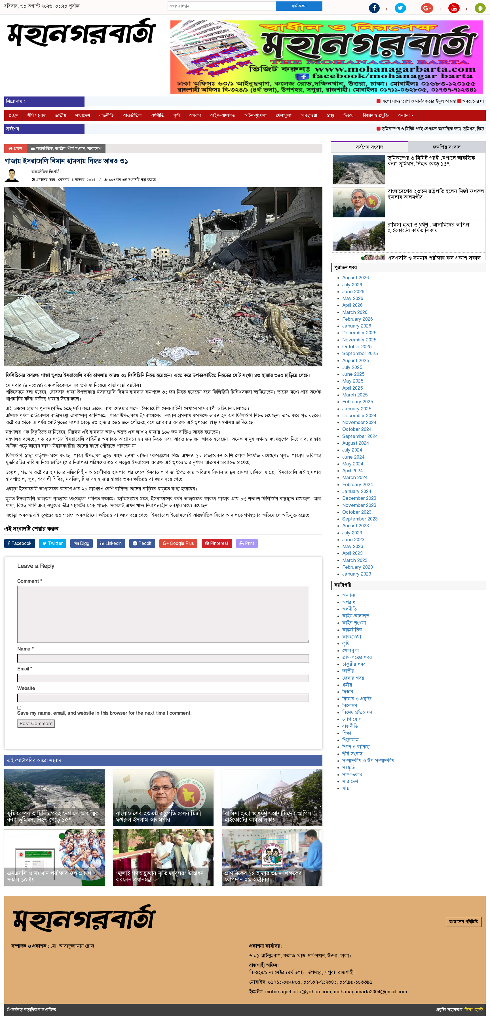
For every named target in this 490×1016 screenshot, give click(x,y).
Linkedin (113, 543)
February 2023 (357, 567)
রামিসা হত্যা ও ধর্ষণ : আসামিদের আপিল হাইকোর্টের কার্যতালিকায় (268, 816)
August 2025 (355, 361)
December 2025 (359, 333)
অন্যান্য (404, 115)
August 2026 (355, 278)
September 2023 (360, 519)
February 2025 (357, 402)
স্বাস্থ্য (330, 115)
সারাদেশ (82, 115)
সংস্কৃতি (348, 768)
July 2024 (352, 450)
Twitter (55, 543)
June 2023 (353, 540)
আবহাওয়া (309, 115)
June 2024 (353, 457)
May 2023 (352, 546)
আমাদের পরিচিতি (463, 922)
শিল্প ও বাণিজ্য (356, 747)
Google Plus (181, 543)
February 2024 (357, 485)
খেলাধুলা (283, 115)
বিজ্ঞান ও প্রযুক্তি (376, 115)
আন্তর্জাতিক (132, 115)
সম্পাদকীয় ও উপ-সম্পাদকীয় (368, 761)
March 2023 (355, 560)
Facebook (20, 543)
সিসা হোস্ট (474, 1010)
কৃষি (177, 115)
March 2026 (355, 312)
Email (24, 669)
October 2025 (356, 347)
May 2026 (352, 298)
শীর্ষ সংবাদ (36, 115)
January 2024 (356, 491)
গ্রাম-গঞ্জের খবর (357, 657)
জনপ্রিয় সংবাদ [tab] (447, 147)
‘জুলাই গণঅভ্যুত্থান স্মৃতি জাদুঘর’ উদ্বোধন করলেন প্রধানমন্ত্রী (160, 876)
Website (26, 688)
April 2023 (352, 553)
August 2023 (355, 526)
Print (249, 543)
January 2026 (356, 326)
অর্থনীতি (157, 115)
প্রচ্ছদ (13, 115)
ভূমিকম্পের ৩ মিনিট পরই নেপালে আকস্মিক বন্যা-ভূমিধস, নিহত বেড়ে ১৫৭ (417, 129)
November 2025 (359, 340)
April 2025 (352, 388)
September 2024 (360, 436)
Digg (84, 543)
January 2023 (356, 574)
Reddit (144, 543)
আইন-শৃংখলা (255, 115)
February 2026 (357, 319)
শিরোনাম (350, 740)
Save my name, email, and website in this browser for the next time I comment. (104, 713)
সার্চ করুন (299, 6)
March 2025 (355, 395)
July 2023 (352, 533)
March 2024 (355, 477)
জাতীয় (60, 115)
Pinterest (219, 543)
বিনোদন (349, 706)
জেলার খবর (353, 678)
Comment (29, 581)
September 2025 (360, 353)
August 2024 (355, 443)
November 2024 (359, 422)
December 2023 (359, 498)
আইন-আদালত (222, 115)
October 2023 (356, 512)
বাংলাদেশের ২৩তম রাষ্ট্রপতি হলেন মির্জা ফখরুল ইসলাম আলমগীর (158, 816)
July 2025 (352, 367)
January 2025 (356, 409)
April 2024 (352, 471)
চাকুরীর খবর (354, 664)
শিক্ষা (346, 733)
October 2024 (356, 429)
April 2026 (352, 305)
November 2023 (359, 505)
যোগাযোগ (352, 719)
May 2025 (352, 381)
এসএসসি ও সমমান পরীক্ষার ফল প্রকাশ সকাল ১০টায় (49, 876)
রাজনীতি (106, 115)
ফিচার (349, 115)
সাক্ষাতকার (352, 775)
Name (25, 649)
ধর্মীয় (347, 685)
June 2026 (353, 292)
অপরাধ (195, 115)
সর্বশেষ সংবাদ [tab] (369, 147)
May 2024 (352, 464)
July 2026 (352, 285)
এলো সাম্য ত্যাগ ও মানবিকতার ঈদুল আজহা (393, 101)
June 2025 (353, 374)
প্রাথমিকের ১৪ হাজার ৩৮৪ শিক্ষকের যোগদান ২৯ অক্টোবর (263, 876)
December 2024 (359, 416)
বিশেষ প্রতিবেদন (357, 712)
